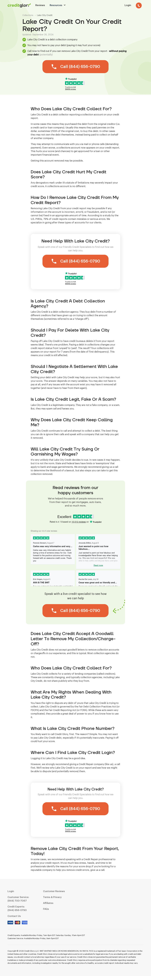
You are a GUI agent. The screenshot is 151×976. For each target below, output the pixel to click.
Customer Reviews (54, 891)
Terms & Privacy (52, 897)
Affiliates (48, 903)
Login (11, 891)
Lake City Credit (44, 15)
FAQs (46, 909)
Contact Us (14, 916)
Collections (27, 15)
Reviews (40, 5)
